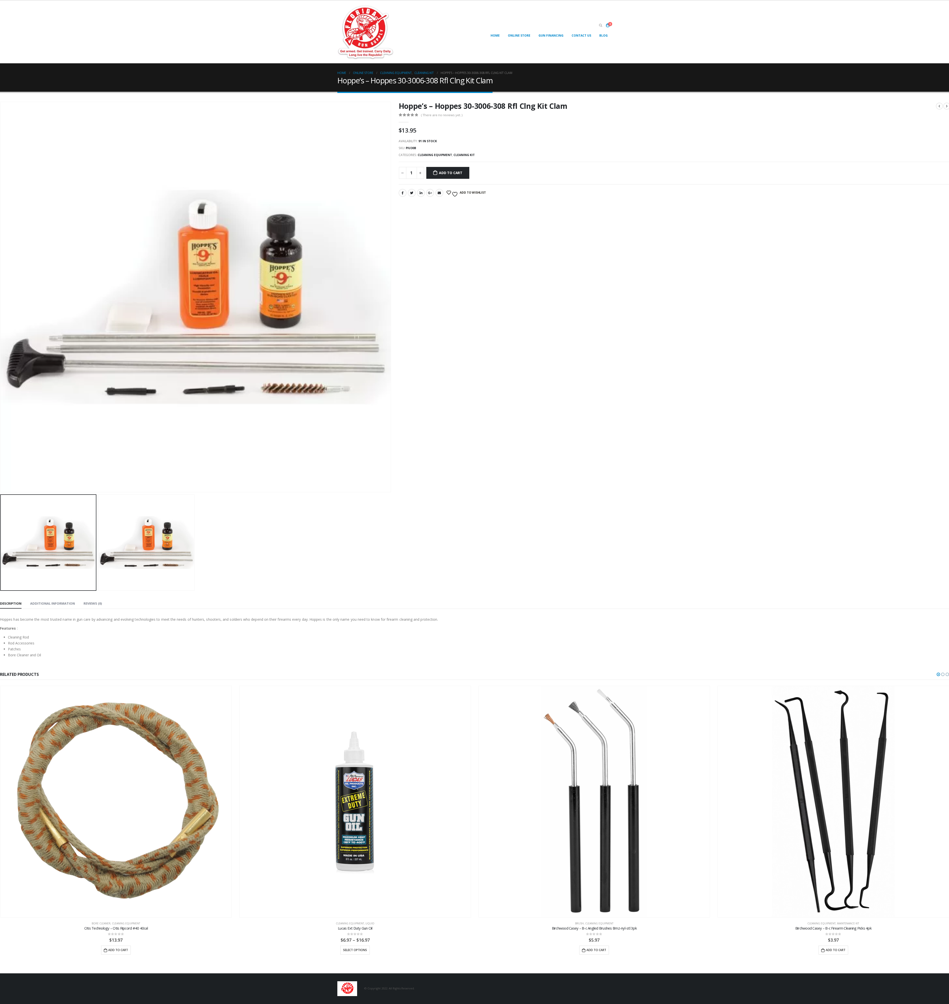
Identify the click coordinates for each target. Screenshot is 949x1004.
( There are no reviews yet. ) (441, 115)
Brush (340, 923)
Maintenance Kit (609, 923)
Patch (848, 923)
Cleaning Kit (464, 155)
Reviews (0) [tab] (93, 603)
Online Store (519, 35)
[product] (116, 801)
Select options (116, 950)
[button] (938, 674)
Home (495, 35)
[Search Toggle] (600, 25)
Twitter (412, 193)
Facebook (403, 193)
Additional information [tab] (52, 603)
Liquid (130, 923)
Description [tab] (11, 603)
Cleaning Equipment (435, 155)
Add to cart (450, 172)
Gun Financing (551, 35)
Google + (430, 193)
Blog (603, 35)
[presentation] (390, 297)
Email (439, 193)
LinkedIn (421, 193)
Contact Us (581, 35)
